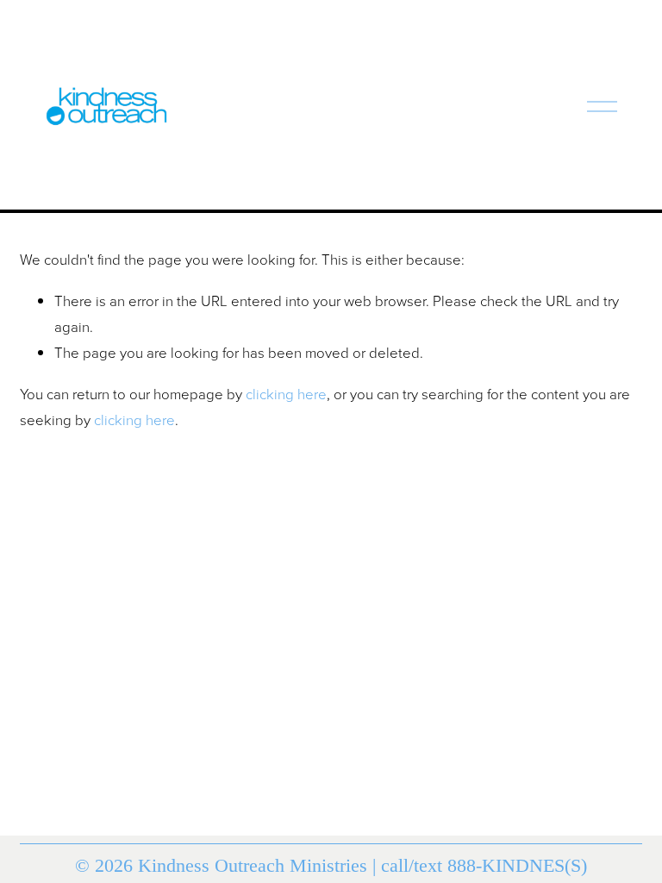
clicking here (286, 394)
